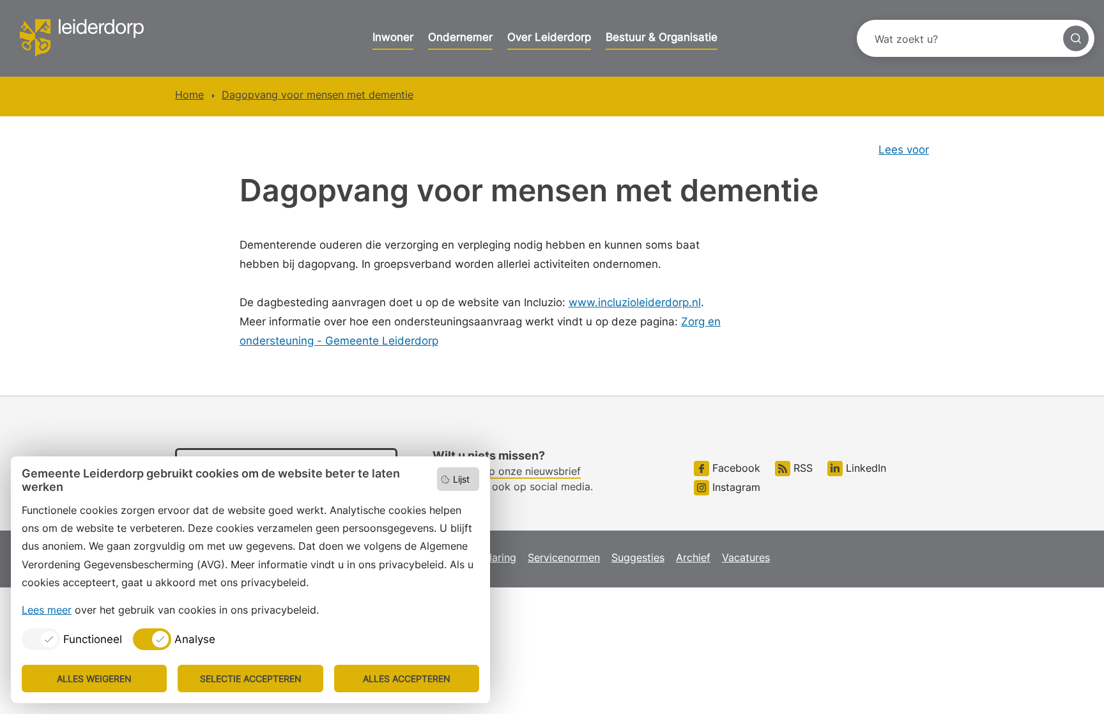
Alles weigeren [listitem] (94, 678)
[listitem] (72, 639)
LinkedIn (864, 468)
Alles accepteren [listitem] (406, 678)
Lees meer (47, 609)
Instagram (734, 487)
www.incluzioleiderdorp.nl (635, 302)
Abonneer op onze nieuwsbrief (507, 471)
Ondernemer (460, 37)
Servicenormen (564, 557)
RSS (801, 468)
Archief (693, 557)
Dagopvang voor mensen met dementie (317, 94)
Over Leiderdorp (549, 37)
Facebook (734, 468)
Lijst (461, 479)
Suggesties (637, 557)
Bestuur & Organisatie (661, 37)
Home (189, 94)
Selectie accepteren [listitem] (251, 678)
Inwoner (392, 37)
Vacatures (746, 557)
